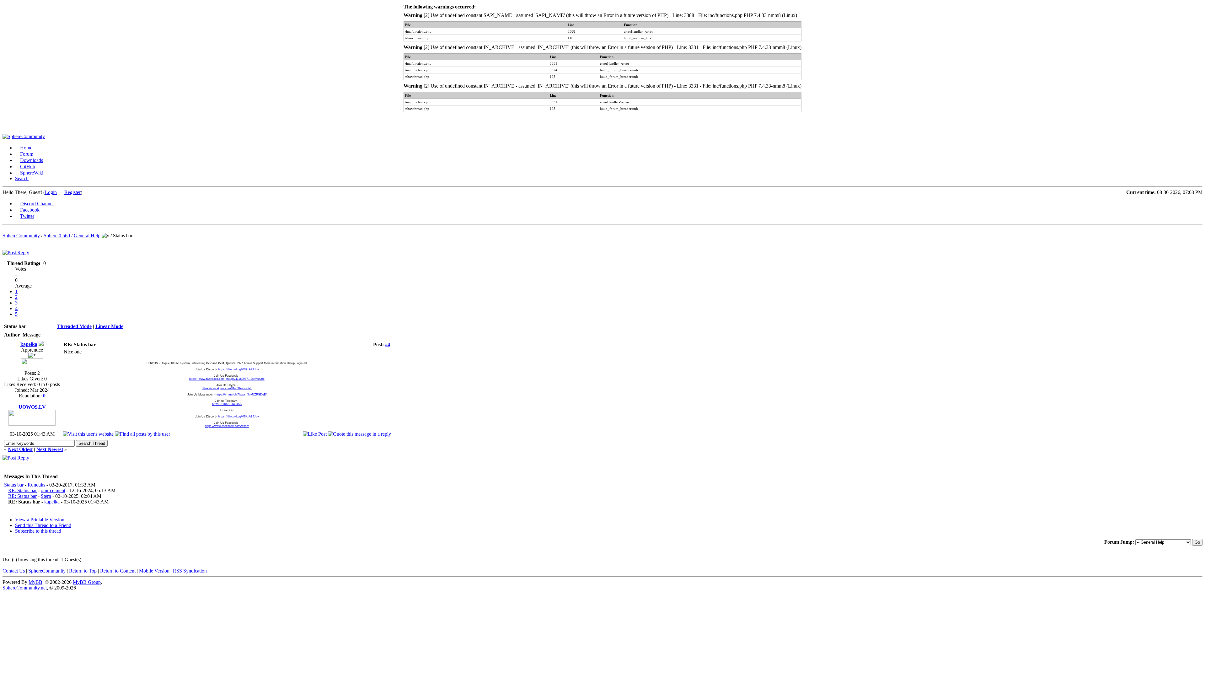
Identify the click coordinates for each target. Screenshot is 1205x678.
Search (22, 178)
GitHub (27, 166)
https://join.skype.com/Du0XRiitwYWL (227, 388)
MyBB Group (87, 582)
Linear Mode (109, 326)
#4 (387, 344)
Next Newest (49, 449)
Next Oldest (20, 449)
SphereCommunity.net (25, 587)
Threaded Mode (74, 326)
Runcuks (36, 484)
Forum (26, 154)
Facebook (30, 210)
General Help (87, 235)
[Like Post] (315, 434)
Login (51, 192)
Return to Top (83, 570)
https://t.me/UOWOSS (227, 404)
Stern (46, 496)
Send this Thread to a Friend (43, 525)
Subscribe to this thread (38, 531)
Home (26, 147)
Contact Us (14, 570)
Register (72, 192)
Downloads (31, 160)
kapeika (28, 344)
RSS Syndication (190, 570)
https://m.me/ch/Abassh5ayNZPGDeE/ (241, 394)
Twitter (27, 216)
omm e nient (53, 490)
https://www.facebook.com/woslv (227, 426)
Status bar (14, 484)
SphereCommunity (21, 235)
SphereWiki (31, 172)
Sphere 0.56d (57, 235)
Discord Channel (37, 203)
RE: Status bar (22, 490)
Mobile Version (154, 570)
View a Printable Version (39, 519)
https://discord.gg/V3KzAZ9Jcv (238, 369)
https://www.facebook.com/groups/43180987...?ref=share (227, 378)
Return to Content (118, 570)
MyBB (35, 582)
